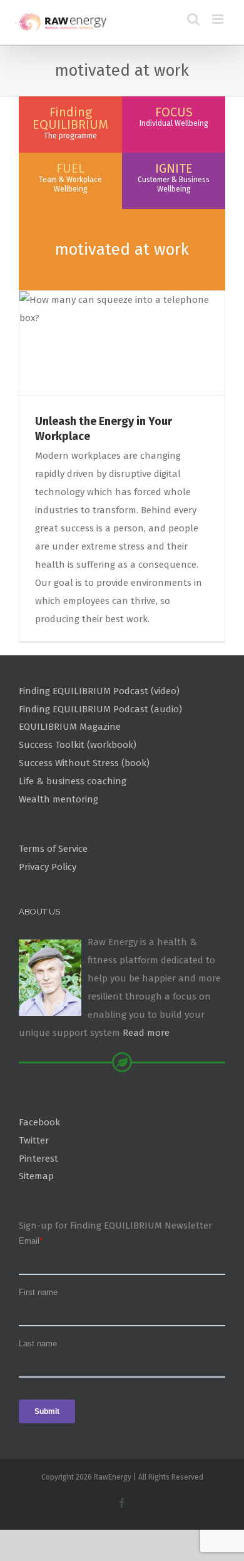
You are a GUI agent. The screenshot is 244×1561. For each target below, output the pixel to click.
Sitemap (36, 1176)
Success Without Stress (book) (84, 763)
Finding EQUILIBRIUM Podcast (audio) (100, 709)
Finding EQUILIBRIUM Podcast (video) (99, 691)
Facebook (39, 1122)
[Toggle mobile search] (193, 19)
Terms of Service (53, 848)
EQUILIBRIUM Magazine (70, 726)
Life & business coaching (72, 781)
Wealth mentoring (58, 799)
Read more (146, 1032)
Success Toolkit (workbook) (77, 744)
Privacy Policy (47, 867)
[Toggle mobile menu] (218, 19)
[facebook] (122, 1503)
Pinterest (38, 1158)
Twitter (34, 1140)
